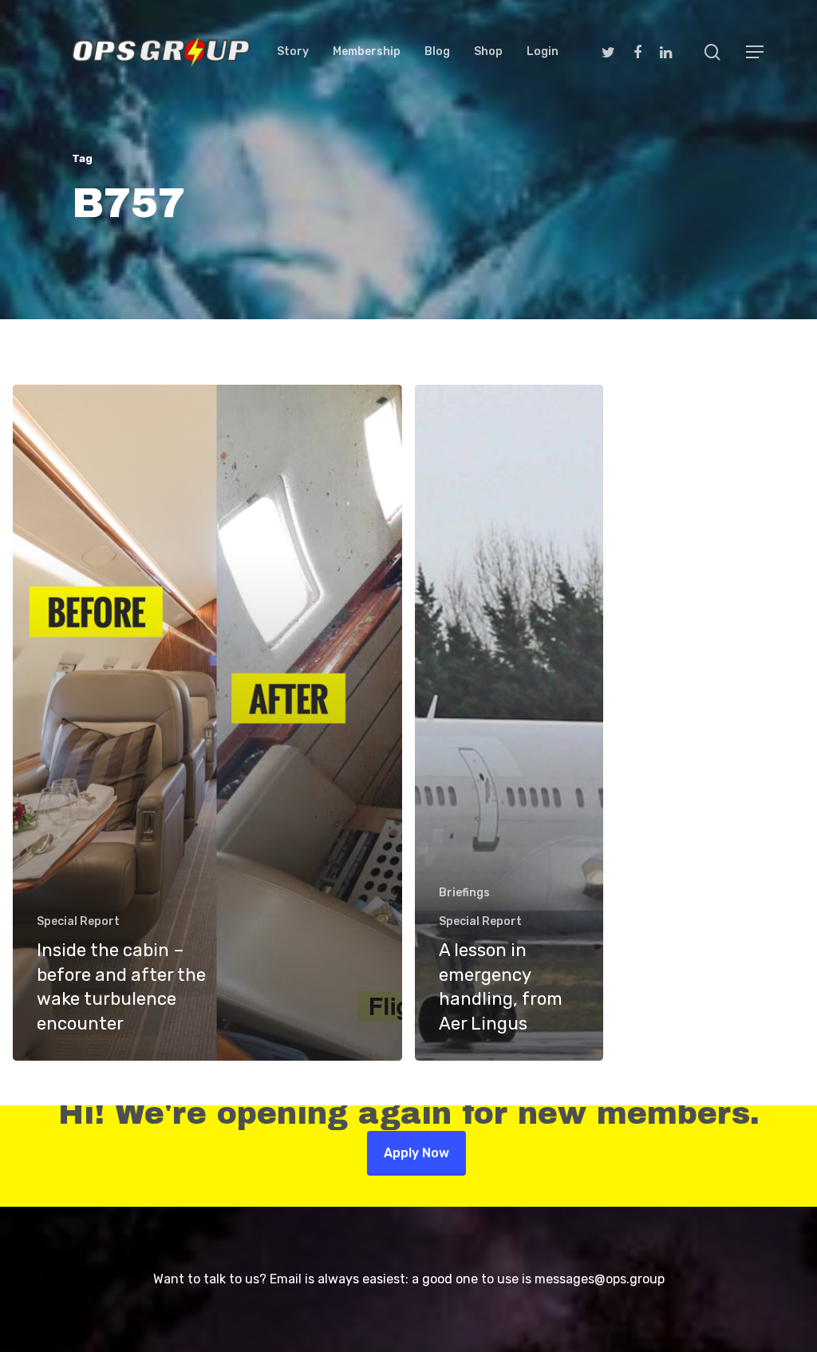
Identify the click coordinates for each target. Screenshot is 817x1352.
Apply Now (416, 1152)
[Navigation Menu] (755, 52)
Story (293, 51)
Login (542, 51)
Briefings (464, 892)
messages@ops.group (600, 1279)
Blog (437, 51)
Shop (488, 51)
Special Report (78, 921)
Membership (367, 51)
